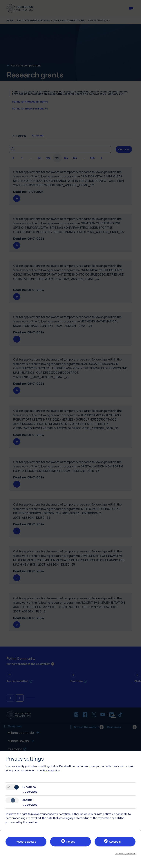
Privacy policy (51, 770)
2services (29, 791)
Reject (70, 841)
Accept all (115, 841)
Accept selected (26, 841)
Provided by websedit (125, 853)
